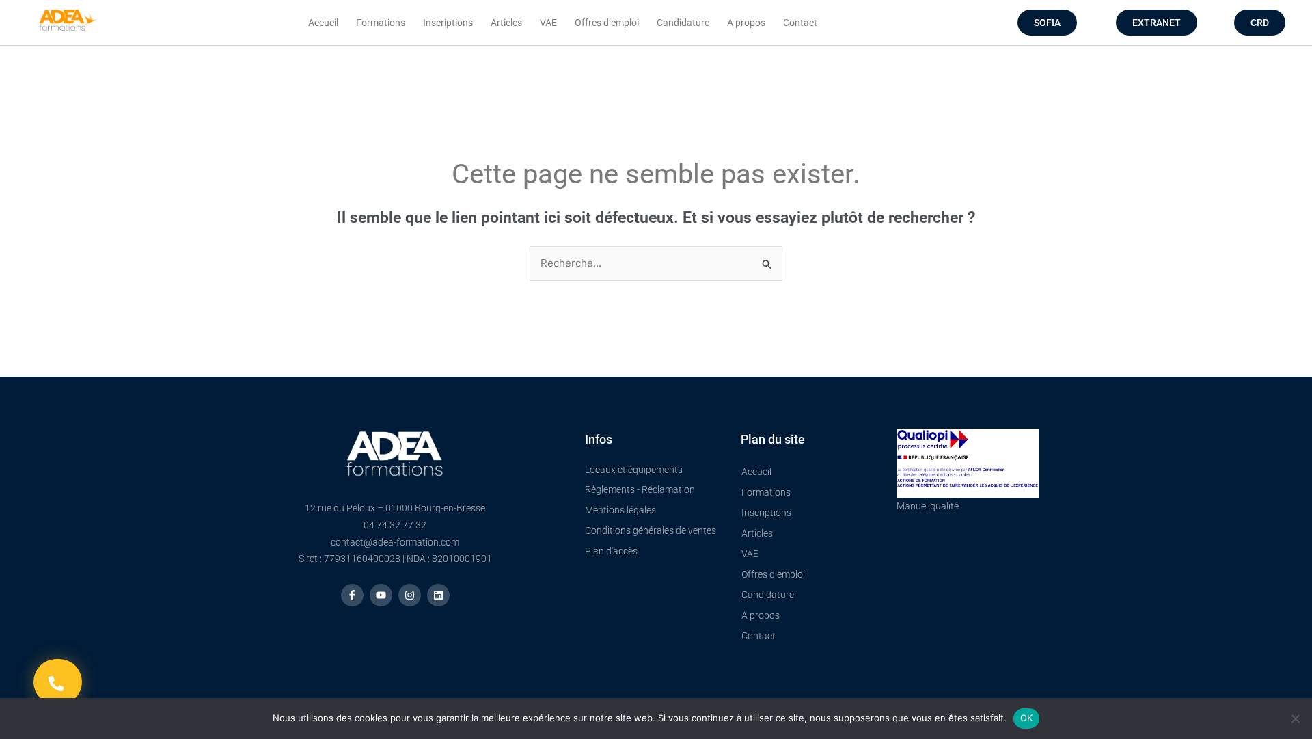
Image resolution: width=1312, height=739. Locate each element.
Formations (380, 22)
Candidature (683, 22)
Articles (506, 22)
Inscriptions (448, 22)
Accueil (323, 22)
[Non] (1295, 718)
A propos (746, 22)
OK (1026, 717)
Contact (800, 22)
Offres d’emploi (607, 22)
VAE (548, 22)
